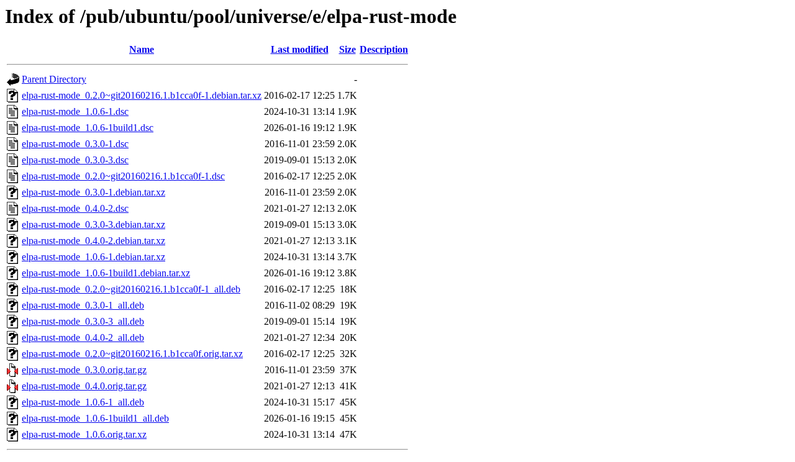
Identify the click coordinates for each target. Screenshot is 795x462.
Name (141, 49)
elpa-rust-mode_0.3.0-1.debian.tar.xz (93, 192)
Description (384, 49)
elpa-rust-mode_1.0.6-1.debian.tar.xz (93, 256)
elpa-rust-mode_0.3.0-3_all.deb (83, 321)
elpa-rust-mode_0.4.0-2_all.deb (83, 337)
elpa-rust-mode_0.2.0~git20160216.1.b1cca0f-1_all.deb (131, 289)
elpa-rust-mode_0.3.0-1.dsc (75, 143)
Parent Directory (54, 79)
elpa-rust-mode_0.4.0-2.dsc (75, 208)
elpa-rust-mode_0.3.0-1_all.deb (83, 305)
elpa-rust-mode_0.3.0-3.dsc (75, 160)
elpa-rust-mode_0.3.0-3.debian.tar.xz (93, 224)
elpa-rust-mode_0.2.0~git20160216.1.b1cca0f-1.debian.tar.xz (141, 95)
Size (347, 49)
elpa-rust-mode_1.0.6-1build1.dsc (87, 127)
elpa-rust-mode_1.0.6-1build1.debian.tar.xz (106, 273)
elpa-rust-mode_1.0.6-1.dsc (75, 111)
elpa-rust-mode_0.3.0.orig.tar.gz (84, 370)
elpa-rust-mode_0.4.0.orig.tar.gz (84, 386)
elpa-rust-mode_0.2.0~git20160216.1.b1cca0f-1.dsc (123, 176)
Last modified (300, 49)
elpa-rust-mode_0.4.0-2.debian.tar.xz (93, 240)
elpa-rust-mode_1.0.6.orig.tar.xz (84, 434)
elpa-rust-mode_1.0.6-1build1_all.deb (95, 418)
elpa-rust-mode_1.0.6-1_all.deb (83, 402)
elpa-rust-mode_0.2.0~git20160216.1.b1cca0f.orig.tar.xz (132, 353)
